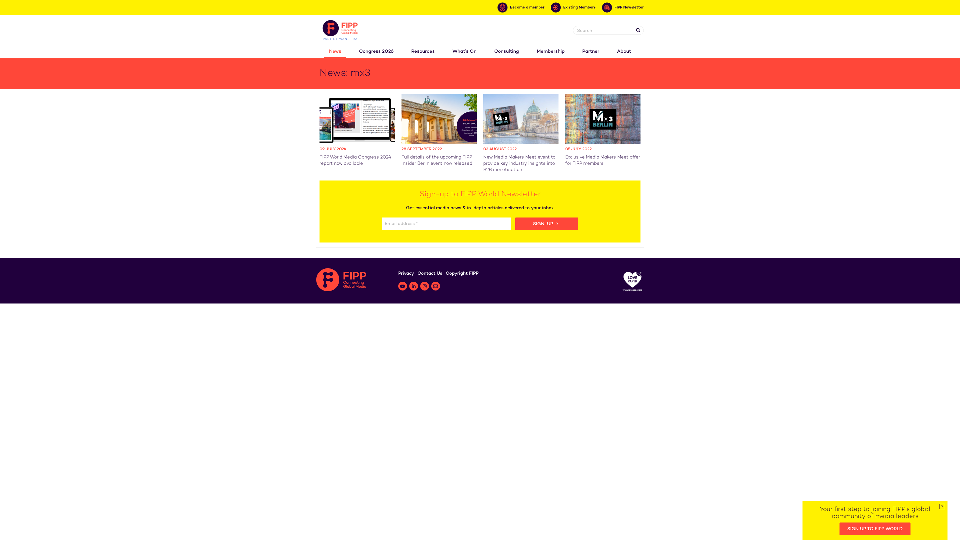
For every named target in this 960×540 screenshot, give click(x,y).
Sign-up (543, 224)
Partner (590, 51)
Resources (423, 51)
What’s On (464, 51)
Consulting (506, 51)
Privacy (406, 273)
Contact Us (430, 273)
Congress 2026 (376, 51)
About (624, 51)
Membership (551, 51)
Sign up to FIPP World (875, 529)
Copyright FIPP (462, 273)
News (335, 51)
